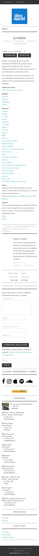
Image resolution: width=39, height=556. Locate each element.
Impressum (20, 2)
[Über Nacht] (19, 16)
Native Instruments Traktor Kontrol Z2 (14, 165)
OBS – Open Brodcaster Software (12, 90)
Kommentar (8, 299)
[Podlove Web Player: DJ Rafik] (19, 48)
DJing (15, 226)
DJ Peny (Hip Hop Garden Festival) (13, 501)
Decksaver (5, 176)
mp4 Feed (5, 521)
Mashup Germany (7, 468)
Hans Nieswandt (7, 436)
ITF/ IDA (5, 130)
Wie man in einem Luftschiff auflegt (21, 404)
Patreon (4, 216)
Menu (5, 29)
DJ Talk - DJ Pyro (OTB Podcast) (12, 415)
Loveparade (5, 125)
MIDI (3, 135)
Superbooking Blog (8, 537)
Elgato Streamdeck (8, 171)
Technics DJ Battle (7, 146)
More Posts (19, 263)
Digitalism (5, 458)
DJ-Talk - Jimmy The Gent (10, 479)
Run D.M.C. (6, 122)
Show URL (24, 55)
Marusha (4, 114)
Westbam (4, 111)
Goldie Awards (6, 152)
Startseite (8, 2)
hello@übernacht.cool (14, 196)
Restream (5, 160)
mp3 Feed (5, 518)
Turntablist (6, 231)
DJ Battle (8, 226)
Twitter (17, 265)
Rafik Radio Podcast (8, 173)
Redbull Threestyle (8, 144)
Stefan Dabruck (6, 425)
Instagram (5, 99)
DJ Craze (4, 138)
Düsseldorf (22, 226)
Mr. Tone (14, 280)
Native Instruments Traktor (10, 168)
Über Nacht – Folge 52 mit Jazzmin (13, 149)
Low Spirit (5, 116)
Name (5, 318)
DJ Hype (4, 127)
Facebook (5, 97)
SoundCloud (6, 102)
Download (10, 55)
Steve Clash (19, 41)
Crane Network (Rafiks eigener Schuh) (14, 181)
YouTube (4, 105)
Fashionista (14, 553)
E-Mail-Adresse (10, 327)
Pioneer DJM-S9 (7, 163)
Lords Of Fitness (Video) (9, 141)
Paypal (4, 219)
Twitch (4, 154)
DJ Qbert (4, 133)
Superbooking (6, 535)
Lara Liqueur (6, 490)
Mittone (24, 280)
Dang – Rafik (6, 179)
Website (6, 335)
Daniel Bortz (6, 447)
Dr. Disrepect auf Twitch (9, 157)
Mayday (4, 119)
